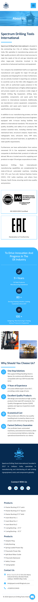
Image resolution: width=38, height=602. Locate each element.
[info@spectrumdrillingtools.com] (5, 583)
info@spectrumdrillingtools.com (18, 583)
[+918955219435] (5, 588)
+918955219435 (13, 588)
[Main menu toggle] (33, 5)
